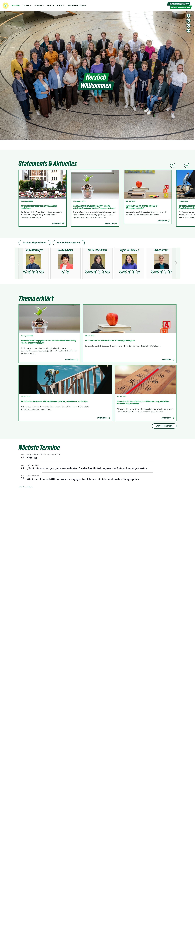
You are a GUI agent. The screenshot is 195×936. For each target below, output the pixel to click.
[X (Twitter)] (99, 271)
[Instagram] (188, 25)
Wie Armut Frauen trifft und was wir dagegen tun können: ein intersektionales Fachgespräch (83, 479)
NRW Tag (32, 457)
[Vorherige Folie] (172, 165)
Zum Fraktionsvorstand (69, 242)
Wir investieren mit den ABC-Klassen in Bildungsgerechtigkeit (141, 207)
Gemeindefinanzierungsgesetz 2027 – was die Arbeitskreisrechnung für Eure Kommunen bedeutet (94, 207)
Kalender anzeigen (25, 487)
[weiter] (176, 263)
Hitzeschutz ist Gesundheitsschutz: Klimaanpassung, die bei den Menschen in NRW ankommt (143, 402)
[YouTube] (188, 30)
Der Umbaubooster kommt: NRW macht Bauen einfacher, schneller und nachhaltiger (54, 401)
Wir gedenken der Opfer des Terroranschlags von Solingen (39, 207)
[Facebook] (188, 16)
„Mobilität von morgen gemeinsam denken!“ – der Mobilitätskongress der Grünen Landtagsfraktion (87, 468)
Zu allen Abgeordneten (34, 242)
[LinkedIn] (188, 21)
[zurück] (19, 263)
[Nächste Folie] (186, 165)
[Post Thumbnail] (49, 319)
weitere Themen (164, 425)
